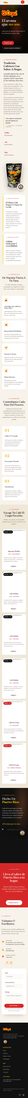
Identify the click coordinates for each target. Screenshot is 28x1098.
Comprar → (14, 566)
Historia (5, 1053)
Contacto (5, 1072)
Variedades (6, 1059)
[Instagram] (11, 962)
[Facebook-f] (7, 962)
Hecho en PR (6, 1066)
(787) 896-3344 (10, 951)
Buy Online (6, 1069)
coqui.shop (9, 957)
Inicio (4, 1050)
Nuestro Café (7, 1056)
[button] (22, 2)
